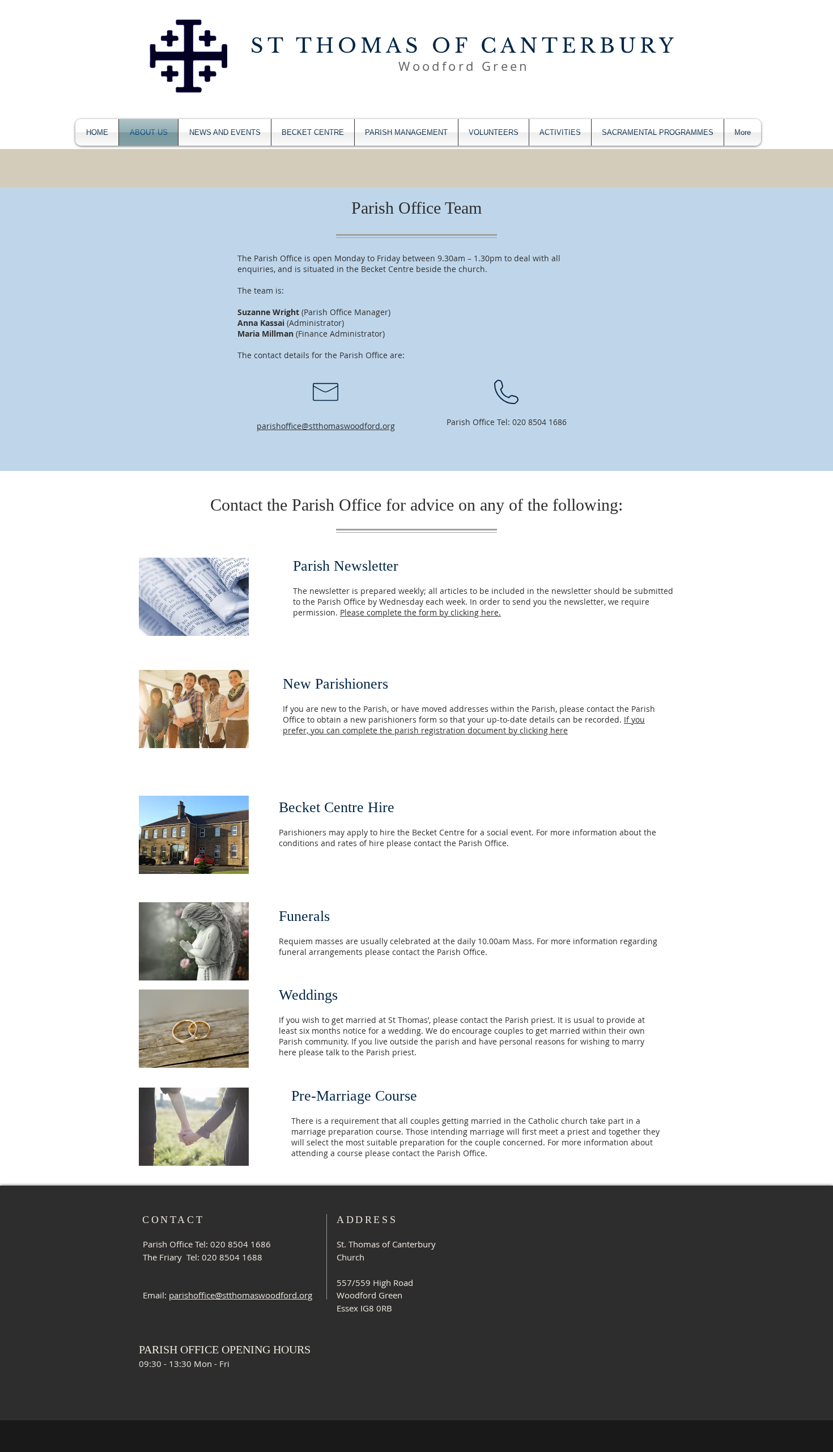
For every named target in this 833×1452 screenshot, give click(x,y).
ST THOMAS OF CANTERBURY (464, 45)
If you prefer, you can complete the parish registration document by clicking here (464, 725)
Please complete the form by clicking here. (420, 612)
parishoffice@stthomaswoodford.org (326, 426)
